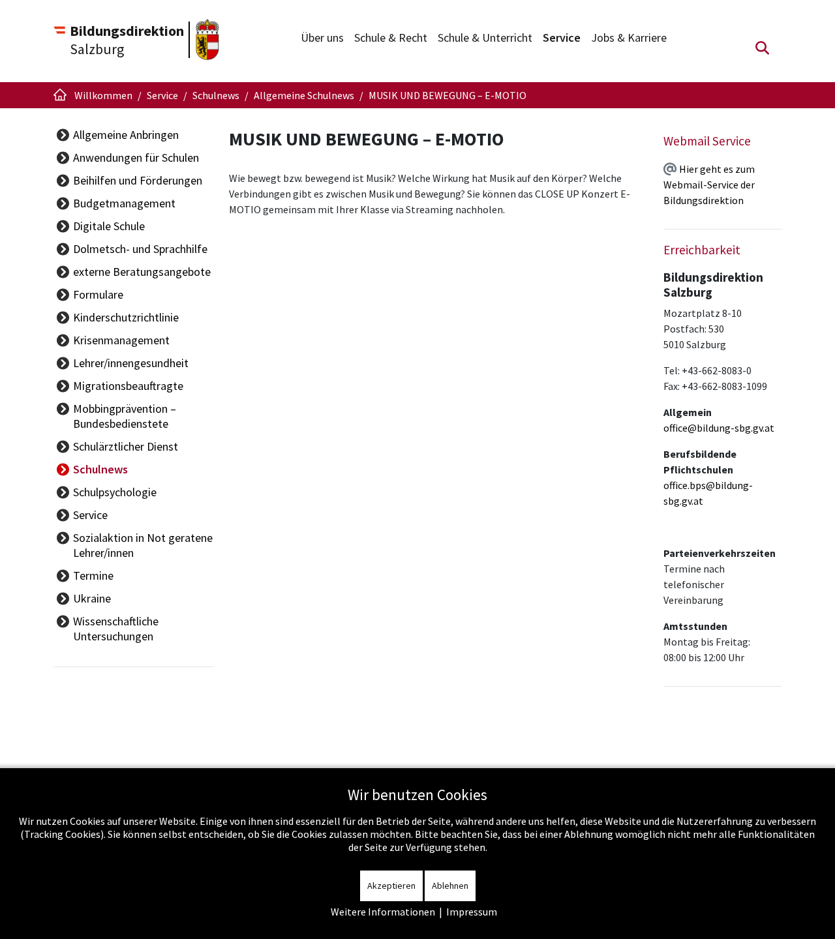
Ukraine (92, 598)
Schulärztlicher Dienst (125, 446)
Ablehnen (450, 885)
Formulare (98, 294)
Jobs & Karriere (629, 37)
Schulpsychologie (115, 491)
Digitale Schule (109, 225)
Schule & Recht (390, 37)
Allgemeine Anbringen (126, 134)
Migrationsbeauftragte (128, 385)
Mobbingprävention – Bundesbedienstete (124, 416)
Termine (93, 575)
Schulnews (100, 469)
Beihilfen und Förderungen (137, 180)
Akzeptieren (391, 885)
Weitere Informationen (383, 911)
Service (562, 37)
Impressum (471, 911)
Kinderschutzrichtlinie (126, 317)
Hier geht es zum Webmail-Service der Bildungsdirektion (709, 184)
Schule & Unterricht (485, 37)
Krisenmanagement (121, 340)
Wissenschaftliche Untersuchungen (116, 629)
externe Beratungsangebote (142, 271)
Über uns (322, 37)
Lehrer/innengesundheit (131, 362)
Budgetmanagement (124, 203)
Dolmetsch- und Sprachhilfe (140, 248)
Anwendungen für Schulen (136, 157)
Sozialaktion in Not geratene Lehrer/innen (143, 545)
